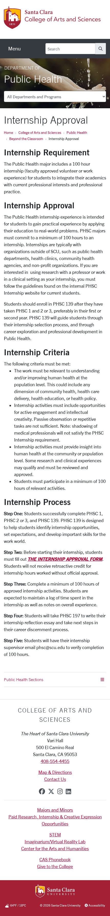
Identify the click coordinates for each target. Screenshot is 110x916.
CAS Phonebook (55, 859)
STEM (55, 834)
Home (8, 132)
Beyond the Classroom (26, 138)
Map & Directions (55, 772)
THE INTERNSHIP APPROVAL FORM (65, 559)
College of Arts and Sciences (39, 132)
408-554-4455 (55, 761)
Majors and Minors (55, 809)
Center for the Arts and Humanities (55, 848)
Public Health (77, 132)
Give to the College (55, 866)
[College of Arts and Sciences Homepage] (53, 25)
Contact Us (55, 779)
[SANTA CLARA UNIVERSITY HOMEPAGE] (55, 891)
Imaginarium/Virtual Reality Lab (55, 841)
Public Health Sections (23, 679)
